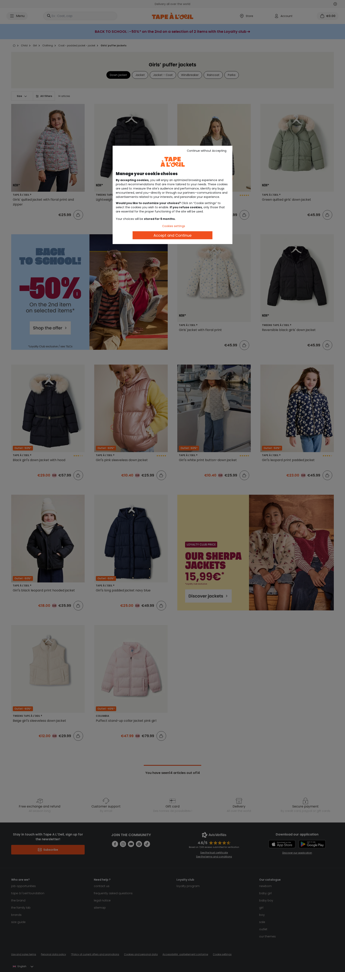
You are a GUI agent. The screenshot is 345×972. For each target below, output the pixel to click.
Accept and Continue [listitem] (172, 235)
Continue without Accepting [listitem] (206, 151)
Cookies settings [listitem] (173, 226)
